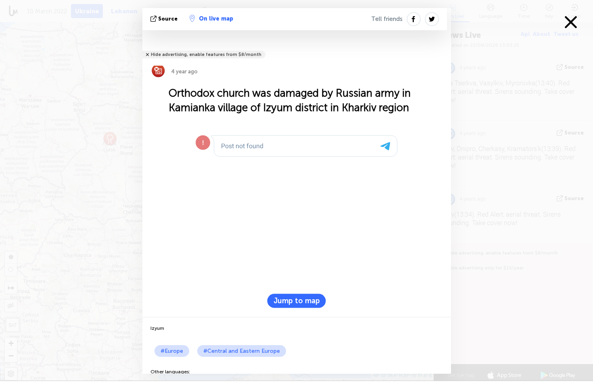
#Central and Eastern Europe (241, 351)
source (167, 19)
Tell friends (387, 19)
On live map (216, 18)
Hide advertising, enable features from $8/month (206, 54)
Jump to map (297, 300)
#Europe (172, 351)
